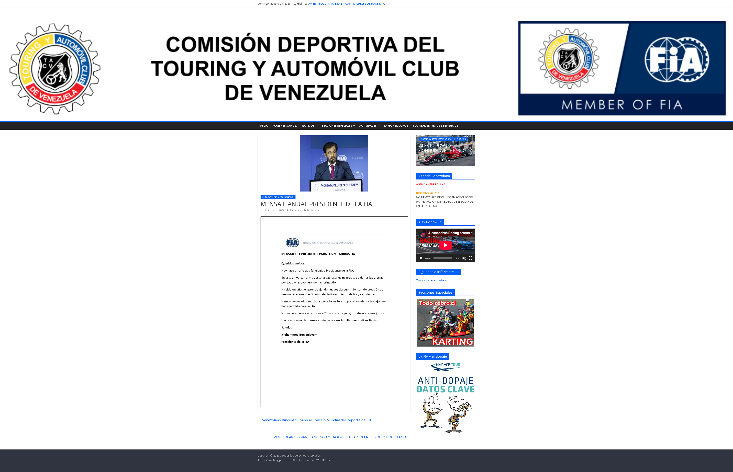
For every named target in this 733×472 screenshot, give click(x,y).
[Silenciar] (464, 258)
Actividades (368, 125)
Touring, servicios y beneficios (435, 125)
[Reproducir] (421, 258)
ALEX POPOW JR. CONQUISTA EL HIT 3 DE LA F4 (338, 3)
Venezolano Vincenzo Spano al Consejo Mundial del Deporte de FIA (314, 420)
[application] (445, 245)
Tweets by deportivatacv (431, 280)
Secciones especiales (337, 125)
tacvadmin (296, 210)
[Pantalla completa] (470, 258)
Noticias (308, 125)
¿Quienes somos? (285, 125)
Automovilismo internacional (278, 197)
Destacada (313, 210)
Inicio (264, 125)
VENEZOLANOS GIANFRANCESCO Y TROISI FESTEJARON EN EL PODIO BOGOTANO (342, 437)
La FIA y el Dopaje (396, 125)
